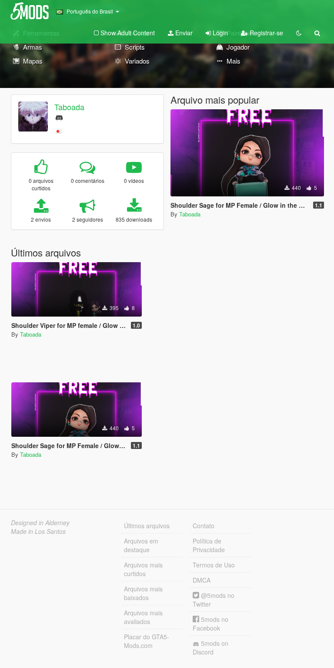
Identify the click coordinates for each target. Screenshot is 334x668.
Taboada (69, 106)
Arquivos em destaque (141, 545)
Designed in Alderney (40, 522)
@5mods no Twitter (213, 599)
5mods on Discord (210, 647)
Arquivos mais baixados (143, 593)
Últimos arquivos (147, 525)
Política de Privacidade (209, 545)
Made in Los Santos (38, 531)
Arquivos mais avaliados (143, 617)
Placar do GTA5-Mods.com (146, 641)
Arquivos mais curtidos (143, 569)
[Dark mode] (299, 33)
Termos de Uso (214, 564)
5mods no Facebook (210, 623)
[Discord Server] (59, 116)
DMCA (201, 580)
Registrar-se (265, 32)
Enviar (183, 32)
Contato (203, 525)
